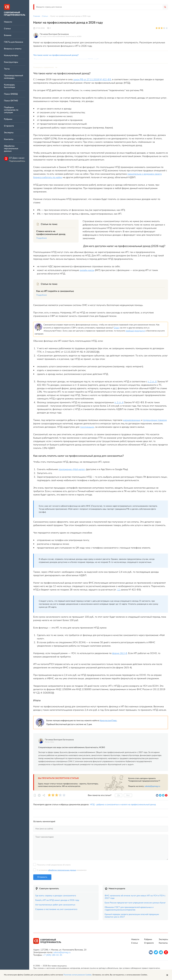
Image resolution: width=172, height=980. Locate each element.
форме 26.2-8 (119, 653)
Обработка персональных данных (11, 148)
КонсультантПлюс (108, 720)
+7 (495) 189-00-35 (52, 955)
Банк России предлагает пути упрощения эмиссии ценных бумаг (135, 902)
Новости (8, 22)
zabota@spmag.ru (152, 786)
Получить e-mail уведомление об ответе (54, 865)
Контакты (8, 139)
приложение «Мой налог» (72, 469)
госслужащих (87, 426)
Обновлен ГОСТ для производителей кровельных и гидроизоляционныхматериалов (129, 908)
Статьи (7, 28)
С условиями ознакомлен (62, 870)
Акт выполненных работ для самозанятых (55, 904)
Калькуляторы (11, 55)
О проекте (9, 126)
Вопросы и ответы (12, 48)
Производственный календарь (13, 76)
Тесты (7, 69)
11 (119, 589)
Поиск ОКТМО (11, 100)
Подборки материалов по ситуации (11, 110)
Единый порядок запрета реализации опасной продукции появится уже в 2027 (132, 915)
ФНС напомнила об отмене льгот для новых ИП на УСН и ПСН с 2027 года (135, 896)
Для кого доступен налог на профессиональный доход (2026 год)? (65, 59)
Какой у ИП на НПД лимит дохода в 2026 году (57, 900)
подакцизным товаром (155, 420)
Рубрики (8, 119)
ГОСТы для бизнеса (13, 42)
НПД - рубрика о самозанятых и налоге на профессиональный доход (123, 804)
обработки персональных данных (62, 870)
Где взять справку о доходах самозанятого (55, 895)
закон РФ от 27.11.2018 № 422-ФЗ (92, 79)
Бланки (7, 35)
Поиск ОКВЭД (11, 94)
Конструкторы (11, 62)
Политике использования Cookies (77, 975)
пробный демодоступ (135, 330)
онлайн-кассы (87, 270)
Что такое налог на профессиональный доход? (55, 55)
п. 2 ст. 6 (152, 381)
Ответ (116, 327)
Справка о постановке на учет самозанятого (56, 909)
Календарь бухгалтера (9, 86)
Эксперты (8, 132)
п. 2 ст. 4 (118, 402)
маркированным (131, 420)
